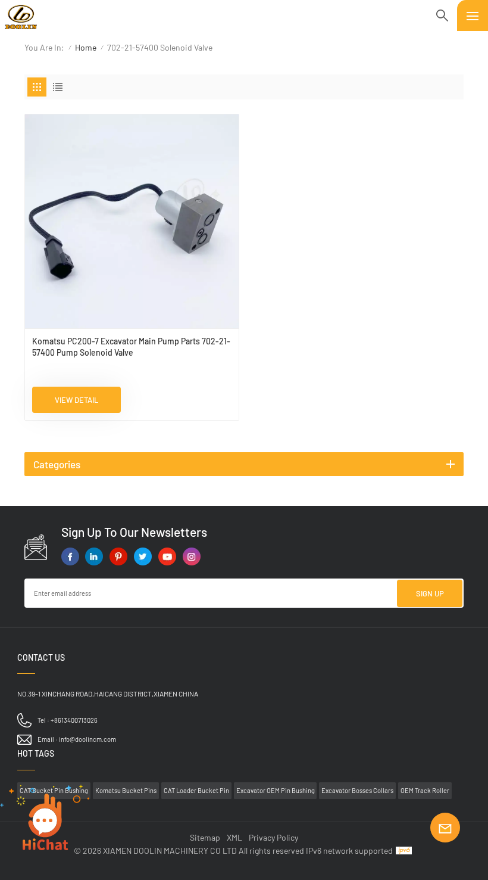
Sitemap (205, 837)
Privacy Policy (273, 837)
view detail (76, 400)
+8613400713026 (74, 720)
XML (234, 837)
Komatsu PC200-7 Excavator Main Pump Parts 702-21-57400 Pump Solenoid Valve (131, 346)
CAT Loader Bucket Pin (196, 790)
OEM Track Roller (425, 790)
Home (85, 47)
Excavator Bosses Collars (357, 790)
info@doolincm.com (87, 739)
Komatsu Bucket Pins (126, 790)
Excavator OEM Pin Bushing (275, 790)
